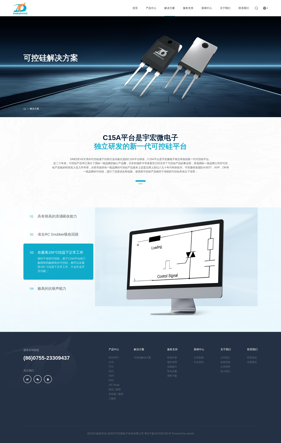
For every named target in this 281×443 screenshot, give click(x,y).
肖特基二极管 (116, 394)
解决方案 (169, 8)
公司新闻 (199, 357)
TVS (111, 366)
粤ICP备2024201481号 (157, 433)
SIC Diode (114, 385)
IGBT (111, 376)
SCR (111, 362)
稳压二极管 (115, 389)
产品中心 (151, 8)
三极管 (112, 398)
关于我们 (225, 8)
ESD (111, 371)
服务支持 (188, 8)
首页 (135, 8)
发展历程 (225, 362)
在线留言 (252, 362)
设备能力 (172, 366)
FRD (111, 380)
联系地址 (252, 357)
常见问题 (172, 371)
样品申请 (172, 357)
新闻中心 (206, 8)
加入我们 (225, 371)
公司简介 (225, 357)
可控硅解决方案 (142, 357)
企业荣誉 (225, 366)
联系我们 (244, 8)
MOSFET (114, 357)
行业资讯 (199, 362)
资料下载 (172, 376)
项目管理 (172, 362)
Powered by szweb (183, 433)
